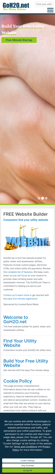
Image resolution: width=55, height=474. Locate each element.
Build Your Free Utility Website (25, 363)
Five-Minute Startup (19, 40)
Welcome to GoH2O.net (15, 319)
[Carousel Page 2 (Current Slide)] (42, 198)
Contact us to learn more (16, 295)
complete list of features (20, 272)
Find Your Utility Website (20, 343)
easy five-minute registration (22, 298)
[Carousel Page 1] (39, 198)
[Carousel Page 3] (46, 198)
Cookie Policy (17, 381)
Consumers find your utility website (25, 219)
